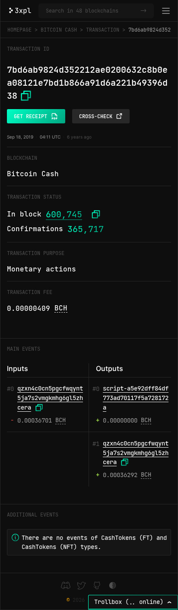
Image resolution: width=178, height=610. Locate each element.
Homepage (19, 29)
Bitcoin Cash (59, 29)
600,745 (64, 214)
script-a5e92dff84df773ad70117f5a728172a (135, 397)
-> (143, 10)
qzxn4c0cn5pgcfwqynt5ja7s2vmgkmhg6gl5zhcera (50, 397)
